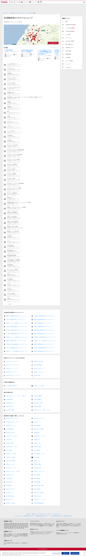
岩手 (18, 523)
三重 (17, 525)
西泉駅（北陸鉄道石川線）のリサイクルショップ (43, 333)
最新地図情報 (32, 523)
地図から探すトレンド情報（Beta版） (43, 523)
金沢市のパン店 (37, 460)
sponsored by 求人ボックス (55, 47)
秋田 (23, 523)
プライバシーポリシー (47, 513)
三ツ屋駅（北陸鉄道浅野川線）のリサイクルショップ (44, 347)
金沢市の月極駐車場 (38, 395)
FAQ (41, 513)
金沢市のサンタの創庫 (38, 361)
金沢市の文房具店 (37, 464)
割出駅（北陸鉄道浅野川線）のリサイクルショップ (44, 351)
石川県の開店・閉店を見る (11, 385)
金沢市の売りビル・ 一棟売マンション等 (42, 409)
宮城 (20, 523)
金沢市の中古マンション (11, 402)
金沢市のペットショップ (11, 467)
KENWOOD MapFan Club (61, 533)
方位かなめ (49, 532)
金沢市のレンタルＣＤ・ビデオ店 (12, 471)
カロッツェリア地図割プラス (74, 532)
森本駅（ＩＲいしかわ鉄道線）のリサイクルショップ (16, 351)
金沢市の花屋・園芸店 (10, 460)
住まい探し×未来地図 (21, 533)
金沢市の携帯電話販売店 (39, 503)
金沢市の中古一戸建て (38, 402)
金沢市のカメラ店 (9, 474)
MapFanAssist (34, 532)
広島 (17, 527)
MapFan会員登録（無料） (9, 542)
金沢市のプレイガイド (10, 464)
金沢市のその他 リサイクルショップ (13, 375)
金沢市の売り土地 (9, 406)
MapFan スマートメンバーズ (62, 532)
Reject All (65, 553)
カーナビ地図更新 (39, 525)
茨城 (5, 524)
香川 (24, 527)
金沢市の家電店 (37, 425)
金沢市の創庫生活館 (38, 364)
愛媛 (26, 527)
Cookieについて (56, 513)
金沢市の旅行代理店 (10, 496)
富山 (24, 524)
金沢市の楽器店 (37, 489)
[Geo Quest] (41, 2)
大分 (15, 528)
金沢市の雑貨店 (37, 450)
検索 (5, 533)
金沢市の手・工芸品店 (10, 457)
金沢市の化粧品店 (37, 446)
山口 (19, 527)
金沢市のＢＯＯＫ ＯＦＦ (11, 371)
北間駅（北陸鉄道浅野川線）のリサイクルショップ (44, 326)
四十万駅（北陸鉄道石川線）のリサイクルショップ (16, 330)
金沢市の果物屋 (37, 481)
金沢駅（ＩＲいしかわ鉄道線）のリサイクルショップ (16, 323)
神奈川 (19, 524)
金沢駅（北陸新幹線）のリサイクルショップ (43, 323)
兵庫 (27, 525)
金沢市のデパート (37, 421)
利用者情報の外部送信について (42, 515)
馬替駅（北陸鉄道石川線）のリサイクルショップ (43, 344)
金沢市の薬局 (36, 432)
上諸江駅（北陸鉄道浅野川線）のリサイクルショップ (16, 326)
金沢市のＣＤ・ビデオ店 (11, 453)
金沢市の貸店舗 (9, 399)
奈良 (5, 527)
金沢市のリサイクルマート (39, 371)
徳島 (21, 527)
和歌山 (7, 527)
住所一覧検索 (20, 535)
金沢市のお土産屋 (9, 443)
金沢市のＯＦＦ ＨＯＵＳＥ (12, 361)
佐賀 (8, 528)
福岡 (6, 528)
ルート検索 (8, 533)
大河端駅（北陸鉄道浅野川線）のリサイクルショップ (44, 315)
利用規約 (33, 513)
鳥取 (10, 527)
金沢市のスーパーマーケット (39, 418)
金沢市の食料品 (37, 474)
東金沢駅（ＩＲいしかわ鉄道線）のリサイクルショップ (45, 340)
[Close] (84, 553)
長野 (8, 525)
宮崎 (17, 528)
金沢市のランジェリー (10, 492)
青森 (16, 523)
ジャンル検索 (11, 13)
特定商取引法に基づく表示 (29, 515)
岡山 (15, 527)
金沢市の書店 (36, 457)
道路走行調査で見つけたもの (43, 524)
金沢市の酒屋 (9, 450)
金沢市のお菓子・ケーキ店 (11, 446)
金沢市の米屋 (9, 485)
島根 (12, 527)
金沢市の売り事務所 (10, 409)
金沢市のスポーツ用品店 (39, 429)
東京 (16, 524)
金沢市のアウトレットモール (39, 499)
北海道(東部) (6, 523)
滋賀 (20, 525)
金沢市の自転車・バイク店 (39, 453)
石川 (26, 524)
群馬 (9, 524)
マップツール (13, 533)
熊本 (13, 528)
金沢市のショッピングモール (12, 436)
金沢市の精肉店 (9, 478)
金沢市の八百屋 (9, 481)
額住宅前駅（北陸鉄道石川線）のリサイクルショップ (44, 337)
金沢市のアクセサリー (10, 489)
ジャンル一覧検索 (13, 536)
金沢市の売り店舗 (37, 406)
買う (16, 13)
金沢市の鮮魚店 (37, 478)
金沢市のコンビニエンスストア (12, 418)
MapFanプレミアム (34, 531)
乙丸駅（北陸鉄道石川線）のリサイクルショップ (16, 319)
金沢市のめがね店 (37, 467)
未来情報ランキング (13, 535)
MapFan (5, 13)
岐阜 (11, 525)
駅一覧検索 (7, 536)
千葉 (14, 524)
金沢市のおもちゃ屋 (10, 432)
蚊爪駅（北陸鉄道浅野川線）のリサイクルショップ (44, 319)
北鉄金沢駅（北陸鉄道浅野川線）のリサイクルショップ (17, 344)
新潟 (21, 524)
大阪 (22, 525)
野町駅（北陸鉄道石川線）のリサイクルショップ (16, 340)
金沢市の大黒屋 (37, 375)
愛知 (15, 525)
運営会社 (28, 513)
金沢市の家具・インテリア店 (39, 436)
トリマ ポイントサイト (44, 533)
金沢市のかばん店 (37, 496)
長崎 (11, 528)
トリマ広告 (71, 525)
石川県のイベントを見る (39, 385)
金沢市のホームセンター (11, 425)
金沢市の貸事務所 (37, 399)
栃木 (7, 524)
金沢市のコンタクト (10, 499)
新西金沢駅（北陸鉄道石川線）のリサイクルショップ (44, 330)
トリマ (45, 532)
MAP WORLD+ (65, 525)
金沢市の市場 (36, 439)
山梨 (6, 525)
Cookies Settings (56, 553)
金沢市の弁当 (9, 439)
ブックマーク (20, 536)
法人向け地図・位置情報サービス (63, 523)
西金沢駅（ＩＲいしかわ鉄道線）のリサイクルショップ (17, 337)
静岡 (13, 525)
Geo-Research (76, 525)
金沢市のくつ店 (37, 443)
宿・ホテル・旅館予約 (48, 525)
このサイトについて (18, 515)
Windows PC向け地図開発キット (66, 524)
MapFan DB (75, 524)
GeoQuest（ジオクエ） (35, 533)
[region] (31, 35)
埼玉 (12, 524)
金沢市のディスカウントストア (12, 421)
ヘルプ (37, 513)
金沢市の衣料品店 (9, 429)
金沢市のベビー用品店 (10, 503)
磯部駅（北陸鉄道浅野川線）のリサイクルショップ (16, 315)
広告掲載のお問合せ (68, 515)
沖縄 (23, 528)
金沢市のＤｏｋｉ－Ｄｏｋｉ (12, 368)
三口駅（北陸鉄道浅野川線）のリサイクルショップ (16, 347)
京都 (24, 525)
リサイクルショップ (23, 13)
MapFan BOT (40, 532)
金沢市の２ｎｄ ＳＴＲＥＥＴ (12, 364)
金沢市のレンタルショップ (39, 471)
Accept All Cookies (75, 553)
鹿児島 (20, 528)
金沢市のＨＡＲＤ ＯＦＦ (39, 368)
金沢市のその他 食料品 (39, 485)
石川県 (30, 13)
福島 (27, 523)
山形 (25, 523)
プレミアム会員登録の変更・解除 (55, 515)
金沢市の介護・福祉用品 (39, 492)
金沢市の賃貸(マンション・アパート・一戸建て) (15, 395)
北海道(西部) (12, 523)
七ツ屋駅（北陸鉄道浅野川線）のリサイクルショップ (16, 333)
